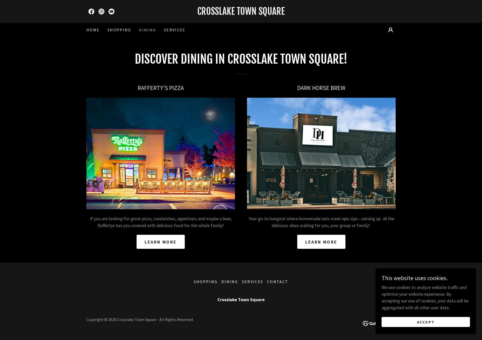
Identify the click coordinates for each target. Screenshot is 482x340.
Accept (426, 321)
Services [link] (174, 29)
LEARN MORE (161, 242)
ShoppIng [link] (119, 29)
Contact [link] (277, 281)
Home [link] (92, 29)
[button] (391, 30)
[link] (91, 12)
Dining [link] (147, 29)
